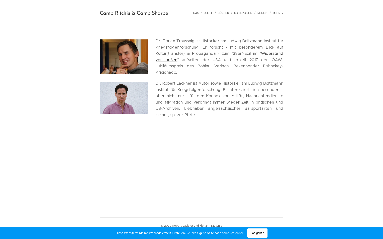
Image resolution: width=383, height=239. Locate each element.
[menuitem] (204, 13)
